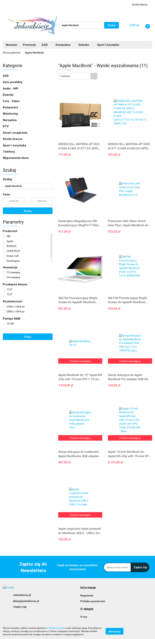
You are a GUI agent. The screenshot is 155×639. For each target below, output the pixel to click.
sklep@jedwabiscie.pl (26, 601)
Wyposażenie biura (16, 158)
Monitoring (11, 113)
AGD (45, 45)
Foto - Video (11, 101)
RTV (6, 126)
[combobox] (77, 76)
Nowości (11, 45)
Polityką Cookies (55, 628)
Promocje (29, 45)
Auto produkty (13, 82)
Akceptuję (114, 631)
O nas (83, 616)
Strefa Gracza (13, 139)
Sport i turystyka (15, 145)
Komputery (11, 107)
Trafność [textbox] (65, 76)
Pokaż (27, 336)
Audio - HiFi (11, 88)
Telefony (9, 151)
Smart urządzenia (15, 132)
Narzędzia (10, 120)
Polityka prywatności (92, 601)
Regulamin (86, 595)
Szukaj (28, 210)
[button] (88, 588)
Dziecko (84, 45)
